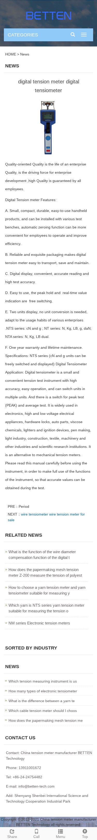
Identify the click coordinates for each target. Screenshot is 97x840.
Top (85, 837)
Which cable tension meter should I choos (43, 711)
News (24, 54)
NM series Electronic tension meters (39, 623)
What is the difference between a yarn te (42, 701)
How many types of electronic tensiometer (43, 691)
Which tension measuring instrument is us (43, 681)
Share (12, 837)
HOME (10, 54)
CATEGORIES (23, 34)
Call (36, 837)
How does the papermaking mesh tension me (46, 720)
